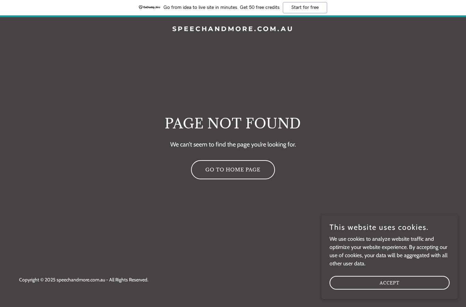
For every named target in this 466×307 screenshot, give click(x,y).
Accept (389, 282)
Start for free (305, 7)
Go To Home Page (233, 169)
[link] (233, 29)
